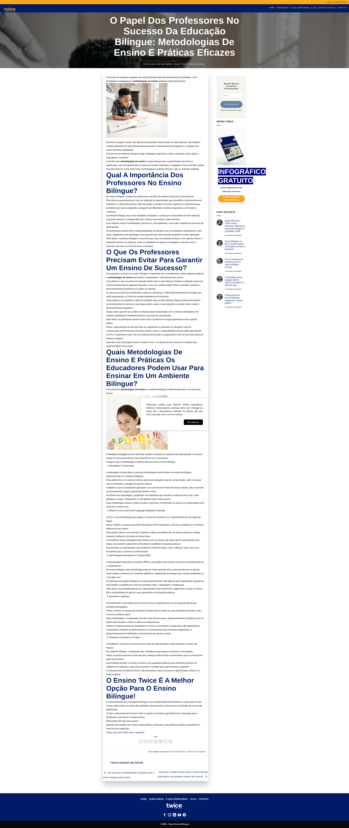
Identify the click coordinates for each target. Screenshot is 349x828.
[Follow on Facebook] (164, 815)
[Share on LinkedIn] (160, 741)
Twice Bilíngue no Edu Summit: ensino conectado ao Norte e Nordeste (235, 245)
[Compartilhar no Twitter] (146, 741)
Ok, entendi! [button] (193, 422)
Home (271, 8)
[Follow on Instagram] (169, 815)
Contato (342, 8)
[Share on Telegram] (170, 741)
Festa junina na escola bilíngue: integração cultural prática (234, 299)
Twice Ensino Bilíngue (194, 64)
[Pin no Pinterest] (156, 741)
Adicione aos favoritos (196, 752)
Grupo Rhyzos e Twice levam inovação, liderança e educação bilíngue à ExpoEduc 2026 (235, 226)
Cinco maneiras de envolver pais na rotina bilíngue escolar (234, 263)
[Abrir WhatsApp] (342, 821)
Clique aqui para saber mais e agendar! (125, 732)
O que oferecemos (300, 8)
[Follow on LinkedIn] (174, 815)
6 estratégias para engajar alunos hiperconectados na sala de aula (234, 281)
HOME (144, 799)
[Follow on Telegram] (184, 815)
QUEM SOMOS (156, 799)
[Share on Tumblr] (165, 741)
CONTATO (204, 799)
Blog (313, 8)
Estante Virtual (327, 8)
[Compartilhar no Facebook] (141, 741)
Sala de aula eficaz (178, 752)
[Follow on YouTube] (179, 815)
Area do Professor (336, 2)
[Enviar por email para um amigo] (150, 741)
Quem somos (282, 8)
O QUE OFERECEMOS (177, 799)
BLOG (193, 799)
